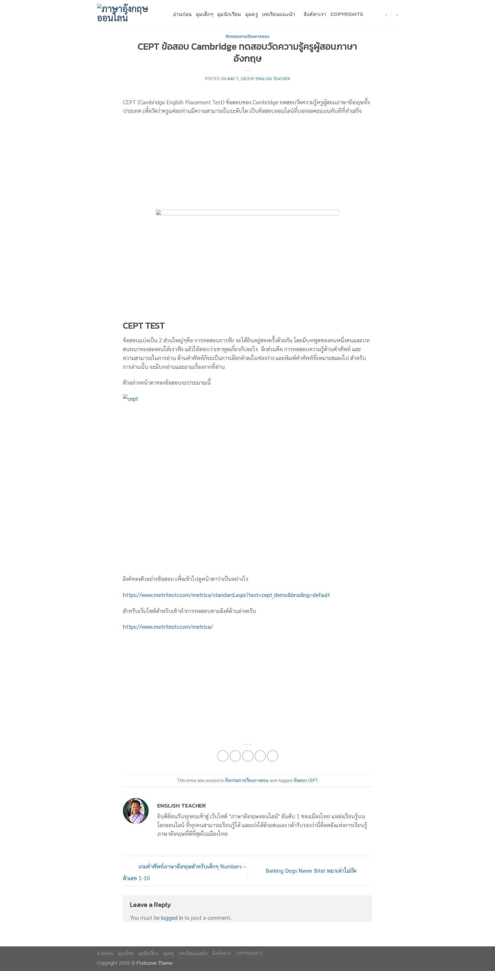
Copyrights (347, 14)
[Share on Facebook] (223, 756)
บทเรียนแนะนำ (278, 14)
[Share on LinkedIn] (272, 756)
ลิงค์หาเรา (315, 14)
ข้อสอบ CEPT (305, 780)
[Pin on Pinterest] (260, 756)
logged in (172, 917)
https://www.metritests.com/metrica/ (168, 626)
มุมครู (251, 14)
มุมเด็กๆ (204, 14)
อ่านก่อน (182, 14)
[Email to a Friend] (248, 756)
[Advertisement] (247, 162)
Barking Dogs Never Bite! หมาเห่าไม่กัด (312, 870)
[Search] (166, 14)
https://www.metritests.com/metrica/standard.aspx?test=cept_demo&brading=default (226, 594)
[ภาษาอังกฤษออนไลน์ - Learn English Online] (125, 13)
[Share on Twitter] (235, 756)
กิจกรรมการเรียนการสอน (248, 36)
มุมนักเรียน (229, 14)
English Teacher (273, 78)
